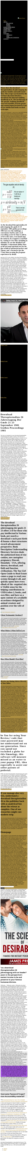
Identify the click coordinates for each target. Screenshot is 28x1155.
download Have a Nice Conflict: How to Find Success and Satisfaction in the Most (14, 1130)
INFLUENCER (9, 23)
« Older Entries (4, 677)
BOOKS (8, 24)
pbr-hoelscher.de (7, 1136)
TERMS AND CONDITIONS (12, 37)
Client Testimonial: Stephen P (12, 615)
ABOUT (5, 22)
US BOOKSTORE (5, 519)
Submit (2, 888)
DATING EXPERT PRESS (9, 27)
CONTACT (5, 39)
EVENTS (8, 25)
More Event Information (6, 789)
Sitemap (5, 1148)
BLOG (4, 32)
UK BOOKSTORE (5, 517)
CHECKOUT (9, 35)
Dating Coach (4, 345)
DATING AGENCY (7, 31)
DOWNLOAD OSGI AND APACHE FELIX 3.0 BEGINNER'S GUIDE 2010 (14, 1121)
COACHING (6, 33)
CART (7, 36)
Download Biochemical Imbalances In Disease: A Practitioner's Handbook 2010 (14, 1113)
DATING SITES (6, 29)
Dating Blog (3, 397)
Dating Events (4, 361)
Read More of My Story (6, 295)
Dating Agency (4, 377)
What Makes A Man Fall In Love (13, 630)
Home (4, 20)
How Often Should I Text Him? (12, 659)
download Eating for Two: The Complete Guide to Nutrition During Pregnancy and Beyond (14, 1100)
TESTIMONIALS (7, 28)
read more (16, 626)
